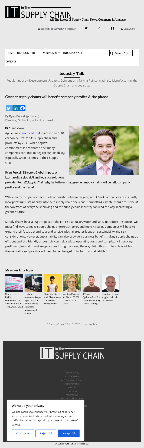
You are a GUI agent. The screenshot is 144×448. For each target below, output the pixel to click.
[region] (45, 420)
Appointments (72, 383)
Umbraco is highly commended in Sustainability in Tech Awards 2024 (14, 300)
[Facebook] (112, 28)
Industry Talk (73, 53)
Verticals (50, 53)
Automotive (72, 394)
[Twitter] (87, 28)
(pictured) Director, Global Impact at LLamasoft (29, 118)
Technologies (26, 53)
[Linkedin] (15, 108)
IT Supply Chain (55, 324)
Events (11, 62)
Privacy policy (72, 372)
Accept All (68, 433)
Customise (23, 433)
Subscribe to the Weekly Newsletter (58, 29)
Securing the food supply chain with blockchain (110, 297)
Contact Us (129, 29)
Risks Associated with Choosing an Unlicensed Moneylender (52, 299)
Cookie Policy (72, 376)
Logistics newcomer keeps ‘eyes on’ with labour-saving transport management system (33, 304)
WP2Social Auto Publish (66, 443)
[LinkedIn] (100, 28)
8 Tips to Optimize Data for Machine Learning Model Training (91, 299)
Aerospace (72, 391)
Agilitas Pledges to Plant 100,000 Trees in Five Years (71, 299)
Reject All (46, 433)
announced (26, 133)
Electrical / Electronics (72, 398)
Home (10, 53)
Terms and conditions (72, 380)
